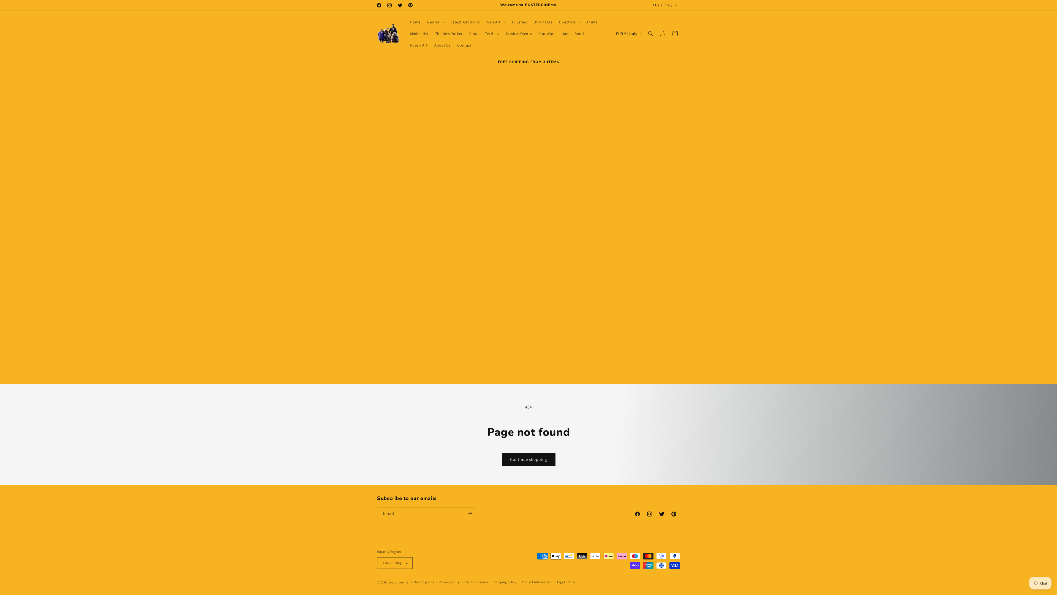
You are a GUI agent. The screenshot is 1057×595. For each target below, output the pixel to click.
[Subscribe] (470, 513)
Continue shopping (528, 459)
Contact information (537, 582)
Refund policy (424, 582)
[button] (435, 22)
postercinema (398, 582)
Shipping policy (505, 582)
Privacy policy (449, 582)
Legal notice (566, 582)
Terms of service (476, 582)
